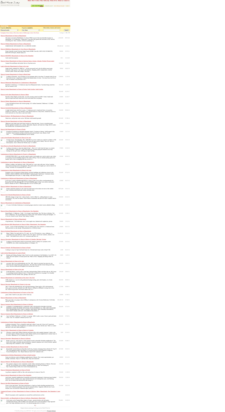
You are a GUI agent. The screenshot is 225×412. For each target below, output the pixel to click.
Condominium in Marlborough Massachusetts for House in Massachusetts (19, 178)
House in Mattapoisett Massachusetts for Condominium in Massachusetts (19, 82)
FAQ (41, 0)
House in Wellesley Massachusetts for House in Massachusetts (16, 186)
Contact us (66, 0)
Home (29, 0)
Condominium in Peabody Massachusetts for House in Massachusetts (18, 322)
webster (31, 32)
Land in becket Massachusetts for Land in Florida (13, 253)
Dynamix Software (51, 410)
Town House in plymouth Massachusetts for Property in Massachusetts (18, 146)
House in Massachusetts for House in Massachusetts (13, 35)
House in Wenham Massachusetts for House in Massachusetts (16, 43)
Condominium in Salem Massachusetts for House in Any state (16, 170)
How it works (35, 0)
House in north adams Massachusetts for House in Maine (15, 94)
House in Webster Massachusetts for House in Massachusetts (15, 101)
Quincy (11, 32)
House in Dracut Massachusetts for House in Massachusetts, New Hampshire (19, 211)
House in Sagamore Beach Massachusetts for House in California (17, 304)
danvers (21, 32)
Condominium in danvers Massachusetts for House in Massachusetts (17, 162)
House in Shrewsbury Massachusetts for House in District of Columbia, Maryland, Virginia (23, 239)
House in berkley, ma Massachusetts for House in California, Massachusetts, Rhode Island (23, 398)
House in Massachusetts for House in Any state (12, 261)
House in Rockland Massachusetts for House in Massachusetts (16, 231)
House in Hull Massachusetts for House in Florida (13, 129)
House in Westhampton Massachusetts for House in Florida (15, 370)
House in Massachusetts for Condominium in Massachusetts (15, 202)
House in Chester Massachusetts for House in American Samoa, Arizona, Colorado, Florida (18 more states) (27, 61)
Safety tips (46, 0)
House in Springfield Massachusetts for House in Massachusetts (16, 108)
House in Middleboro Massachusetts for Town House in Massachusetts (18, 49)
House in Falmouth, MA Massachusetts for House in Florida (15, 247)
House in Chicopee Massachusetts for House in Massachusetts (16, 121)
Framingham (3, 32)
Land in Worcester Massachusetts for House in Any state (15, 66)
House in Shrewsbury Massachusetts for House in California (15, 338)
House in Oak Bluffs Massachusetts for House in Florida (15, 383)
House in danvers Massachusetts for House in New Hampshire (16, 375)
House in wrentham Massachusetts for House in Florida (14, 346)
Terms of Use (53, 0)
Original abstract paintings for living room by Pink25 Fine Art (35, 408)
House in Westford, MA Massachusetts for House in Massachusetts (17, 361)
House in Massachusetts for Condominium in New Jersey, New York (18, 277)
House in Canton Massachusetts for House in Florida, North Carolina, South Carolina (22, 89)
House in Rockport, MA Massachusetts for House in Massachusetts (17, 116)
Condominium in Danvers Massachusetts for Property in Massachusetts (18, 154)
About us (60, 0)
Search (66, 30)
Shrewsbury (16, 32)
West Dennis (36, 32)
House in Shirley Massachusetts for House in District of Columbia (17, 330)
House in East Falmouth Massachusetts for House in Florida (15, 194)
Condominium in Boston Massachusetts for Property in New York (17, 292)
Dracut (8, 32)
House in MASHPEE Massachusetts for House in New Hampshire (17, 55)
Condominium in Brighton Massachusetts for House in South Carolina (18, 355)
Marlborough (26, 32)
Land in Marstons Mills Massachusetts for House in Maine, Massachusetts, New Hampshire (23, 224)
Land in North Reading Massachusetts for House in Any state (16, 137)
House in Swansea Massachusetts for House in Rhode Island (15, 74)
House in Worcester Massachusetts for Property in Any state (15, 284)
